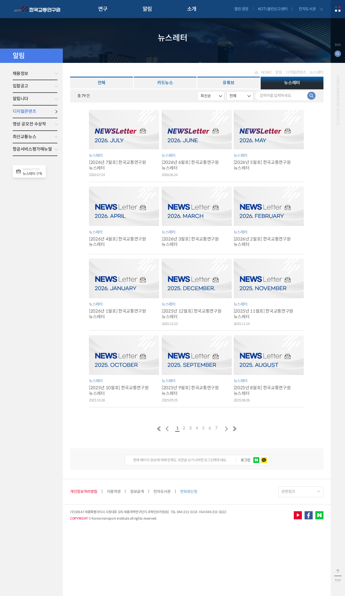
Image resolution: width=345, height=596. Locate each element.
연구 (103, 9)
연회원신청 (188, 491)
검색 (311, 96)
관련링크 (288, 491)
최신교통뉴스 (24, 137)
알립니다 (20, 98)
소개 (191, 9)
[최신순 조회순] (211, 96)
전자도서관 (307, 8)
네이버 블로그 (319, 515)
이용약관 (114, 491)
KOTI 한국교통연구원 (36, 9)
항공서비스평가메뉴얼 (32, 149)
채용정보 (20, 73)
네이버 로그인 (256, 460)
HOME (266, 72)
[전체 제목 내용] (239, 96)
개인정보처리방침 (83, 491)
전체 (101, 83)
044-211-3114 (187, 512)
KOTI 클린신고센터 (273, 8)
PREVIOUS (159, 429)
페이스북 (309, 515)
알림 (147, 9)
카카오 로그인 (264, 460)
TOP (338, 580)
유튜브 (228, 83)
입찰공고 (20, 86)
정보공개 (137, 491)
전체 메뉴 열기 (338, 9)
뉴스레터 (316, 72)
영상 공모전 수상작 (29, 124)
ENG (338, 45)
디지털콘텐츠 (24, 111)
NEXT (226, 429)
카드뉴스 (165, 83)
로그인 (245, 460)
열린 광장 (241, 8)
